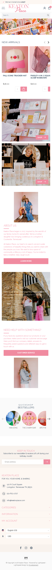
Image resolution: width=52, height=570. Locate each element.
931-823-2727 (12, 493)
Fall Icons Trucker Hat (15, 76)
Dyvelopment (33, 565)
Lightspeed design (20, 565)
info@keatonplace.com (16, 500)
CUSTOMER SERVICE (26, 353)
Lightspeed (41, 563)
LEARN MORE (26, 261)
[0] (49, 8)
